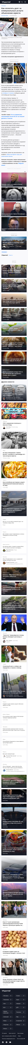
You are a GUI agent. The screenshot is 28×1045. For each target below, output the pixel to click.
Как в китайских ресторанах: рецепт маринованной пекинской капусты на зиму (14, 484)
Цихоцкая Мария (4, 15)
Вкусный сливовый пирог (9, 753)
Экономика (3, 5)
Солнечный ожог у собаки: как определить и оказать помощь (12, 667)
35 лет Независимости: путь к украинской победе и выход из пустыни (12, 559)
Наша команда (20, 1033)
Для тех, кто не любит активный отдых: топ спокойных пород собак (13, 522)
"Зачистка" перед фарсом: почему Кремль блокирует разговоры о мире (13, 637)
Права (19, 1035)
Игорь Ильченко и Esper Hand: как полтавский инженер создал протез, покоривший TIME (14, 981)
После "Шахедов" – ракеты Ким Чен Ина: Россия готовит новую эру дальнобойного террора (12, 767)
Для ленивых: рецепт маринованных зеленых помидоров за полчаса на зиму (13, 534)
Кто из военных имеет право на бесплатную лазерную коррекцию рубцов (13, 717)
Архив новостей (12, 1033)
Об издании (4, 1033)
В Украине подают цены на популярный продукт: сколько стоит (14, 952)
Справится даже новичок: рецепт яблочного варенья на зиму (13, 704)
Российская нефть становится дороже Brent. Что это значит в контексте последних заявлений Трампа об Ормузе (13, 547)
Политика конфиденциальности (8, 1038)
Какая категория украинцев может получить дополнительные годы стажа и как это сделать (14, 729)
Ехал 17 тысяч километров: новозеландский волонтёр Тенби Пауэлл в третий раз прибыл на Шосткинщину (13, 923)
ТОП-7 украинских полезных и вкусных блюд (12, 424)
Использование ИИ (21, 1038)
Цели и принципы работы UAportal (9, 1035)
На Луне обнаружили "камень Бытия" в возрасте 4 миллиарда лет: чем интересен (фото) (14, 454)
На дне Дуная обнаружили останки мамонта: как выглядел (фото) (13, 742)
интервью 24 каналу (8, 93)
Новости (11, 255)
